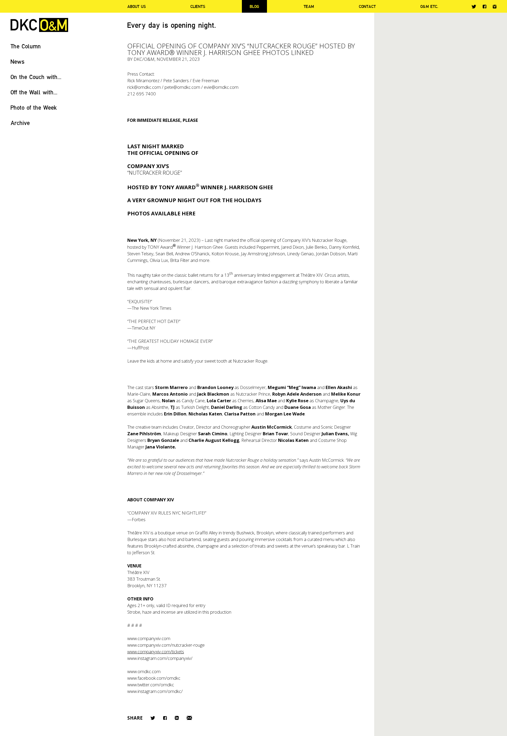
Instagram (494, 6)
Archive (20, 122)
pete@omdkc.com (182, 87)
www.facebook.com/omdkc (153, 678)
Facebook (484, 6)
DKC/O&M (39, 25)
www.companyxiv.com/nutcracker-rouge (166, 645)
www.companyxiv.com (148, 638)
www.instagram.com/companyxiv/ (160, 658)
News (18, 61)
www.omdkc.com (144, 671)
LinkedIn (177, 718)
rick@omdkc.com (144, 87)
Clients (197, 6)
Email (189, 718)
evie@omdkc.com (221, 87)
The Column (26, 46)
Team (309, 6)
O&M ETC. (429, 6)
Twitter (474, 6)
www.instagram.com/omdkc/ (155, 691)
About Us (136, 6)
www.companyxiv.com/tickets (155, 652)
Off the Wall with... (34, 92)
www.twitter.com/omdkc (150, 685)
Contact (367, 6)
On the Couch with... (36, 76)
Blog (254, 6)
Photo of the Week (34, 107)
